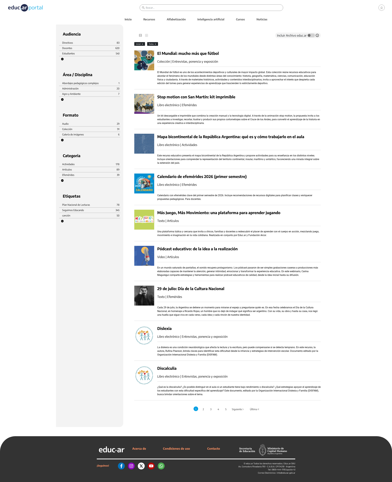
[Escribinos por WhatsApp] (161, 465)
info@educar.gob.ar (286, 472)
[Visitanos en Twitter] (141, 465)
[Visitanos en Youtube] (151, 465)
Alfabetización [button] (176, 19)
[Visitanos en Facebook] (121, 465)
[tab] (140, 35)
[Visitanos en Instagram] (131, 465)
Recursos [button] (149, 19)
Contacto (213, 448)
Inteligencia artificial (210, 19)
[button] (62, 59)
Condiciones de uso (176, 448)
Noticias (261, 19)
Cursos (240, 19)
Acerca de (139, 448)
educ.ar (249, 463)
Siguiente (238, 409)
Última (254, 409)
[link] (382, 8)
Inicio (128, 19)
